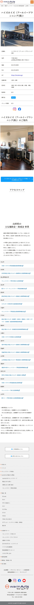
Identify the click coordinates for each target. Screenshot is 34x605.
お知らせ (4, 464)
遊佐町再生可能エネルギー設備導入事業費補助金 (15, 296)
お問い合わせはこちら (17, 456)
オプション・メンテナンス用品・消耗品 (12, 522)
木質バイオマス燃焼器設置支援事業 (11, 383)
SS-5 (3, 506)
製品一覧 (4, 493)
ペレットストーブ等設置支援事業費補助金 (13, 311)
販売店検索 (4, 557)
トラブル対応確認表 (7, 547)
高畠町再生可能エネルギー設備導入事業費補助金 (15, 352)
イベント (4, 468)
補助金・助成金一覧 (7, 560)
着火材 (4, 525)
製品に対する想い (6, 481)
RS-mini (4, 496)
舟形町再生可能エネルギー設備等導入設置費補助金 (15, 273)
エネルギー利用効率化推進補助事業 (11, 304)
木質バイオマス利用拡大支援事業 (11, 337)
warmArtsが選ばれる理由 (8, 475)
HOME (2, 6)
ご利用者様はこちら (17, 449)
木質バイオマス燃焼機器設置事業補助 (12, 266)
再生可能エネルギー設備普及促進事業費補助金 (14, 329)
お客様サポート (5, 530)
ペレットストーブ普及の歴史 (9, 488)
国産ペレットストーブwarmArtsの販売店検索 (14, 6)
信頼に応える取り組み (7, 485)
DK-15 (6, 503)
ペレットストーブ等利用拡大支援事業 (12, 281)
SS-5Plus (4, 509)
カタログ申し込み (6, 553)
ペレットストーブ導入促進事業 (10, 390)
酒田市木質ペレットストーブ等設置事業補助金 (14, 367)
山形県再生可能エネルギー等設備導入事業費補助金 (15, 360)
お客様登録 (26, 570)
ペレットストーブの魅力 (8, 471)
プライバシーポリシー (15, 570)
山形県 (26, 6)
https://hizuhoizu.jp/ (17, 75)
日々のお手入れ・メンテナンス (10, 543)
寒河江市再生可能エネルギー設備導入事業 (13, 375)
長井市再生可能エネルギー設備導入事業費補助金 (15, 344)
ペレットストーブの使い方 (9, 534)
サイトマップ (23, 572)
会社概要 (6, 570)
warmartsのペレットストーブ (9, 478)
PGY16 (4, 516)
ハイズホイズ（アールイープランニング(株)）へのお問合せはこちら (17, 179)
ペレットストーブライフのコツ (10, 537)
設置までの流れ (6, 540)
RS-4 (13, 97)
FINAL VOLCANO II (7, 519)
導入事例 (4, 564)
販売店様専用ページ (13, 572)
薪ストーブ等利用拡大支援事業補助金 (12, 398)
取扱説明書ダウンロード (8, 550)
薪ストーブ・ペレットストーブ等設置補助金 (13, 288)
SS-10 (3, 512)
